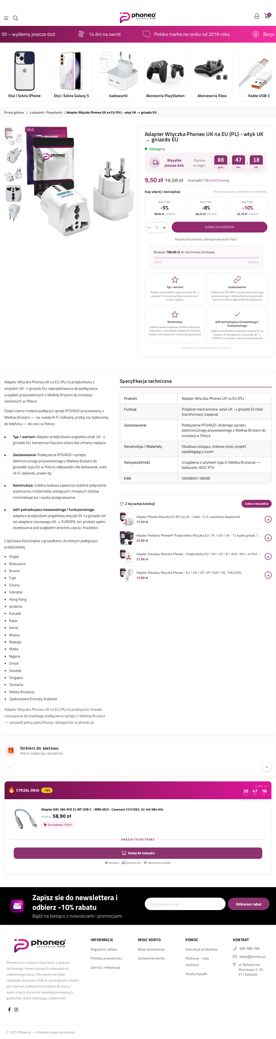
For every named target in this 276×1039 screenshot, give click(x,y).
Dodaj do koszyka (141, 853)
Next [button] (131, 181)
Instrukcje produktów (201, 949)
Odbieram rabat (248, 904)
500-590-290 (249, 948)
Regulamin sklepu (104, 949)
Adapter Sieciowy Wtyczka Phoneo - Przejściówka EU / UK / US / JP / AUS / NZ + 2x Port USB (199, 554)
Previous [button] (28, 181)
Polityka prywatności (106, 958)
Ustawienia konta (151, 958)
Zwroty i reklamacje (105, 967)
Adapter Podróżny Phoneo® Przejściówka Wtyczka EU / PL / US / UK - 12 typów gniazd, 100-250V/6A (199, 535)
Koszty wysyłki (196, 973)
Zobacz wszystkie (256, 503)
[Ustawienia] (257, 17)
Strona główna (14, 112)
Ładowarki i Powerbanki (46, 112)
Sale (29, 129)
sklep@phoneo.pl (252, 956)
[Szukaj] (15, 17)
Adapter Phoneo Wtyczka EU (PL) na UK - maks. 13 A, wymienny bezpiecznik (188, 517)
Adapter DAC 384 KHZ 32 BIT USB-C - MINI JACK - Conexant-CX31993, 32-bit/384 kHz (102, 809)
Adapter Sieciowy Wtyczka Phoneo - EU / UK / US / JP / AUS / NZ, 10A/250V (189, 572)
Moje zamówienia (151, 949)
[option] (80, 182)
